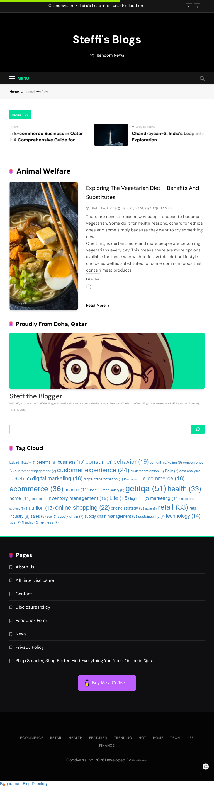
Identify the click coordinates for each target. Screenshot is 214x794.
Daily (171, 470)
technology (183, 515)
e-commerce (164, 478)
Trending (30, 522)
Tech (175, 737)
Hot (142, 737)
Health (23, 303)
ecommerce (36, 488)
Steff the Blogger (35, 396)
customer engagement (35, 470)
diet (23, 478)
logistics (139, 498)
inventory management (78, 497)
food (96, 489)
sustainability (151, 516)
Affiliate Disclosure (35, 580)
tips (15, 522)
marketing (165, 498)
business (71, 462)
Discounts (133, 479)
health (184, 488)
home (20, 498)
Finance (107, 745)
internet (39, 499)
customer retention (147, 470)
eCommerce (31, 737)
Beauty (28, 462)
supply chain (70, 516)
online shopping (82, 507)
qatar (151, 508)
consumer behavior (117, 461)
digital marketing (57, 478)
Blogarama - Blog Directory (24, 783)
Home (158, 737)
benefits (47, 462)
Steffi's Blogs (107, 39)
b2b (14, 462)
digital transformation (103, 478)
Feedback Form (31, 620)
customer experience (93, 469)
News (21, 634)
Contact (24, 594)
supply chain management (110, 516)
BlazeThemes (139, 760)
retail (173, 507)
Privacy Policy (30, 647)
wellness (49, 522)
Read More (96, 305)
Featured (98, 737)
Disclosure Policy (33, 607)
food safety (113, 489)
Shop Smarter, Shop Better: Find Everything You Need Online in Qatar (85, 661)
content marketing (166, 462)
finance (77, 489)
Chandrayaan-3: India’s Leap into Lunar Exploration (95, 6)
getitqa (145, 487)
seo (52, 516)
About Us (25, 567)
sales (38, 516)
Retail (56, 737)
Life (119, 497)
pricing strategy (127, 508)
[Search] (198, 429)
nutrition (40, 507)
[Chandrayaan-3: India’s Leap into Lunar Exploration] (96, 135)
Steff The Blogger (104, 208)
